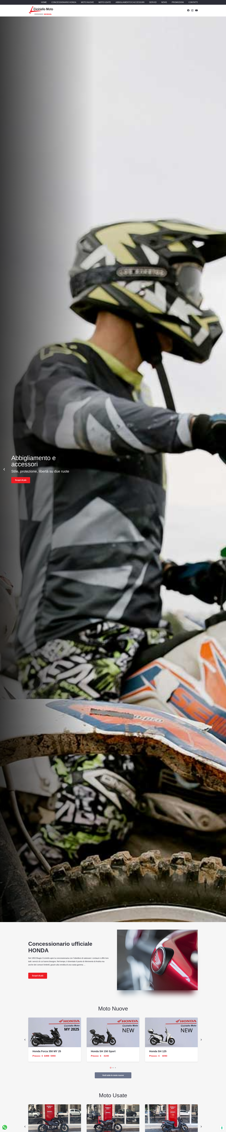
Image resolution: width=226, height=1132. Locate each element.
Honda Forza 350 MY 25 (46, 1051)
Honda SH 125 (157, 1051)
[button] (77, 2)
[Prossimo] (221, 469)
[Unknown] (40, 10)
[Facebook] (188, 10)
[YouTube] (196, 10)
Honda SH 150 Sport (103, 1051)
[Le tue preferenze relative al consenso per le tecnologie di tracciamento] (222, 1128)
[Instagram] (192, 10)
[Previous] (4, 469)
